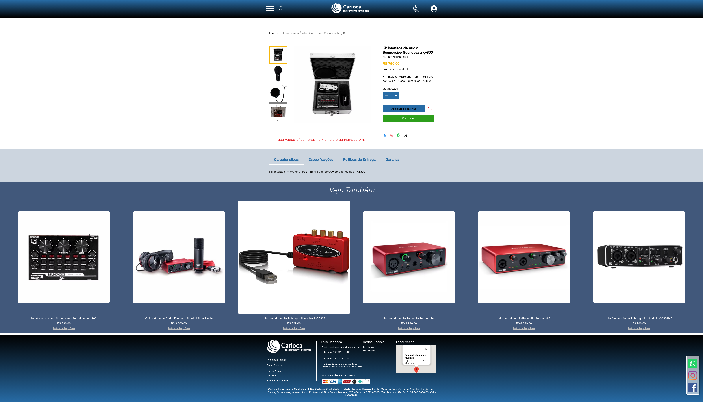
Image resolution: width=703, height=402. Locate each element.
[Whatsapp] (692, 363)
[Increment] (396, 95)
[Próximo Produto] (701, 257)
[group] (351, 265)
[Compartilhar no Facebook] (385, 135)
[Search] (281, 8)
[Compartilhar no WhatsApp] (399, 135)
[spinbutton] (391, 95)
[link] (286, 159)
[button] (416, 8)
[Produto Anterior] (2, 257)
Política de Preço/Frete (396, 68)
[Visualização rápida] (64, 257)
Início (272, 33)
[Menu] (270, 8)
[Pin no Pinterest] (392, 135)
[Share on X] (406, 135)
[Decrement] (385, 95)
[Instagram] (692, 375)
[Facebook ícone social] (692, 387)
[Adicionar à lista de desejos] (430, 108)
